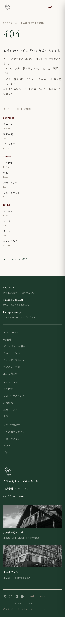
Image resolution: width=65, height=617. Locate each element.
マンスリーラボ (11, 366)
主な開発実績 (10, 373)
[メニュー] (58, 7)
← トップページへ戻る (15, 259)
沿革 (5, 416)
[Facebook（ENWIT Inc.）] (22, 596)
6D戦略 (7, 339)
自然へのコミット (12, 438)
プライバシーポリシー (41, 609)
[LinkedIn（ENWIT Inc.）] (16, 596)
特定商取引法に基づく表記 (15, 609)
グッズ (6, 452)
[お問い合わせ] (50, 6)
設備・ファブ (10, 409)
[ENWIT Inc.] (7, 7)
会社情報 (8, 389)
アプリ (6, 445)
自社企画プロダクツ (14, 432)
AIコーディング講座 (14, 346)
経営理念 (8, 402)
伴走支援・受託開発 (14, 359)
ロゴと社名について (14, 395)
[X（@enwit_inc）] (4, 596)
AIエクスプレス (12, 353)
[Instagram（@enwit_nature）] (10, 596)
